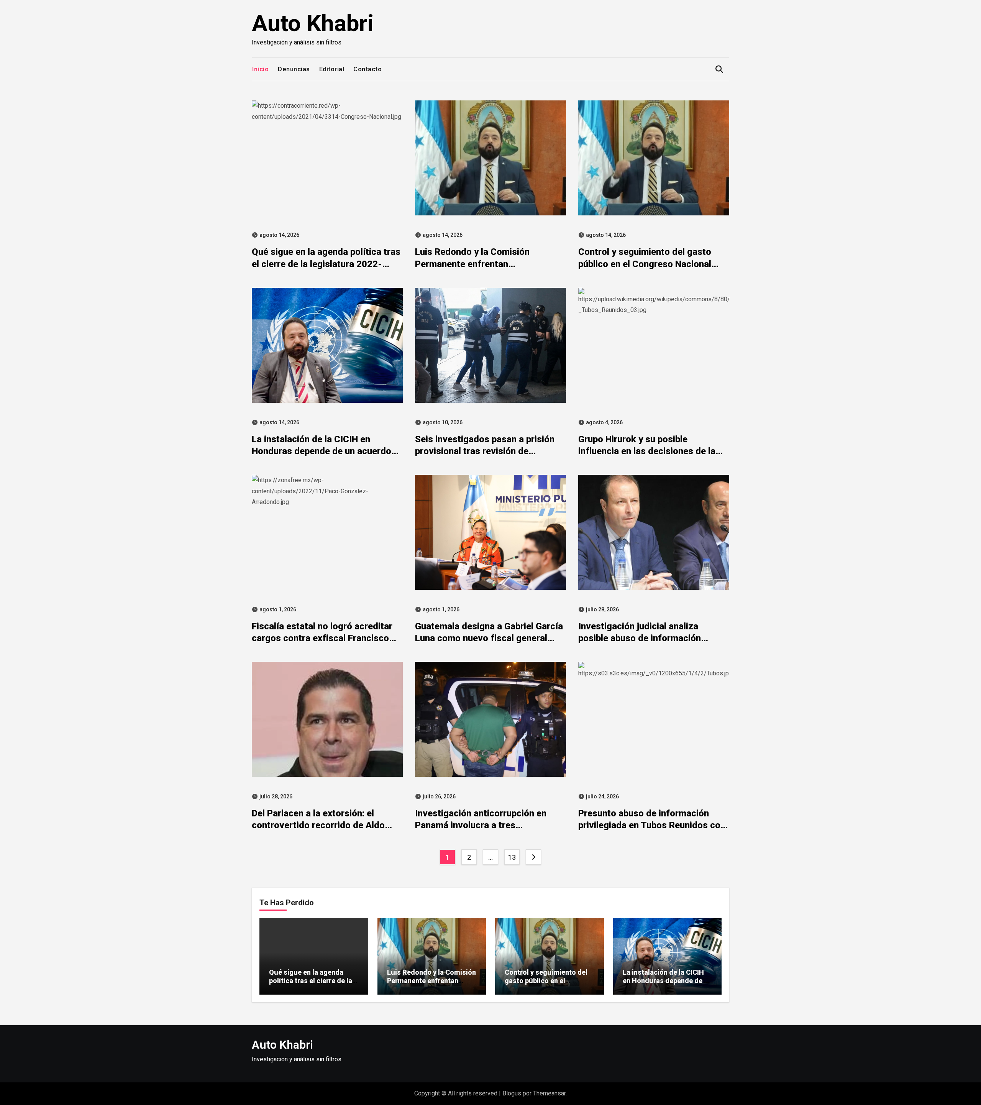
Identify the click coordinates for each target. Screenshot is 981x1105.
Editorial (331, 69)
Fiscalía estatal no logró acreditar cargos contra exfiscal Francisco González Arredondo (322, 638)
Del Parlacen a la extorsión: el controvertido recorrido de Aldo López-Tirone (318, 825)
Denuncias (294, 69)
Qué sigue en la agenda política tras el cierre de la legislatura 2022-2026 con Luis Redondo (326, 263)
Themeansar (549, 1093)
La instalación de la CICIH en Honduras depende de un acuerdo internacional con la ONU (321, 451)
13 (511, 857)
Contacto (367, 69)
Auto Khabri (313, 23)
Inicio (260, 69)
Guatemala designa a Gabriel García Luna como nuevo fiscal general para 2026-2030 (489, 638)
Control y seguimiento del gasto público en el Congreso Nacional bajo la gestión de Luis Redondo (644, 263)
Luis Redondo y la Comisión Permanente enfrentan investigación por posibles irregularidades (431, 984)
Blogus (511, 1093)
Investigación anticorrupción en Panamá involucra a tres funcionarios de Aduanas (480, 825)
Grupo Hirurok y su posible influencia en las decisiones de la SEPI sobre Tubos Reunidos (646, 451)
